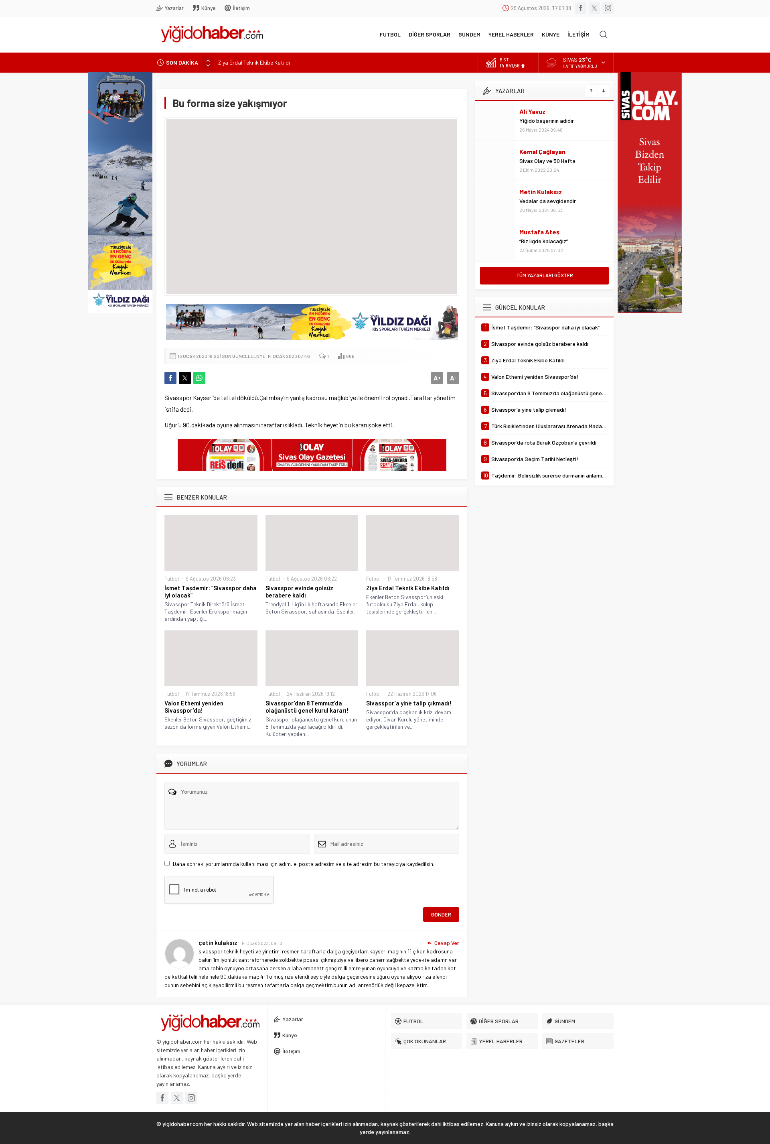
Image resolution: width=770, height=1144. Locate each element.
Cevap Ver (446, 942)
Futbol (171, 578)
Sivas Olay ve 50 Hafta (547, 160)
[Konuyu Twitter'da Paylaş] (185, 378)
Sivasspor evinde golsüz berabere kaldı (299, 591)
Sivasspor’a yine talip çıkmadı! (409, 703)
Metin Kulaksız (540, 191)
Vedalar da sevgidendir (547, 200)
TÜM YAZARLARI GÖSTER (544, 275)
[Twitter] (594, 8)
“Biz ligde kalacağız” (543, 241)
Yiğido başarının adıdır (546, 120)
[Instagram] (608, 8)
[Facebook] (580, 8)
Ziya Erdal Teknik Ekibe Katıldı (254, 62)
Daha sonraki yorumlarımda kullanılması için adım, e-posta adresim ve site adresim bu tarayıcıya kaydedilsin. (303, 863)
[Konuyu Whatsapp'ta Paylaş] (199, 378)
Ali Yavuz (532, 111)
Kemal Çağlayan (542, 151)
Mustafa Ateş (539, 232)
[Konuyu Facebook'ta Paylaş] (170, 378)
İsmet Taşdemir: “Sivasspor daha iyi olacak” (210, 591)
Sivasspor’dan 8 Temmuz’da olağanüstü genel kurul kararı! (307, 706)
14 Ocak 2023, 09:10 (261, 943)
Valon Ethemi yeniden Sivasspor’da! (193, 706)
